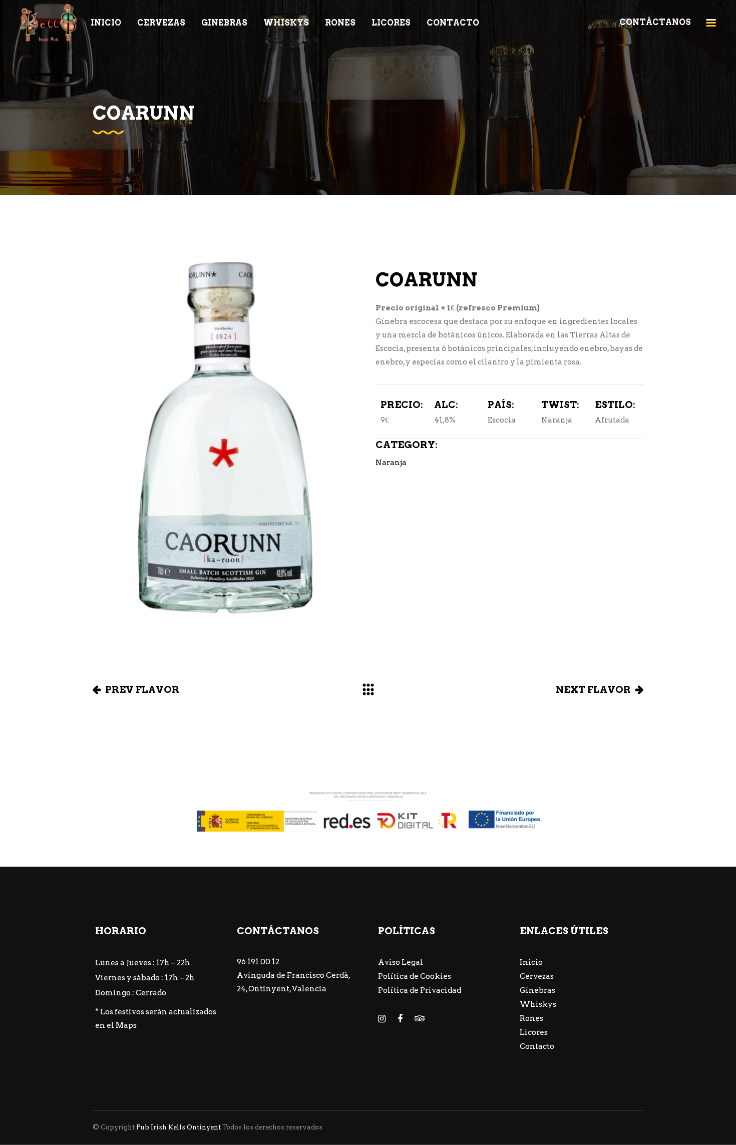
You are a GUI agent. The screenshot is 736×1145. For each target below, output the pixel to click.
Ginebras (537, 990)
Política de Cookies (414, 976)
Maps (126, 1025)
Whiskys (538, 1004)
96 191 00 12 (258, 961)
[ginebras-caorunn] (226, 439)
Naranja (391, 462)
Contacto (537, 1046)
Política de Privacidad (419, 990)
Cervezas (537, 976)
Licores (534, 1032)
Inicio (531, 962)
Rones (531, 1018)
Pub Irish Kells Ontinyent (178, 1127)
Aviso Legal (400, 962)
